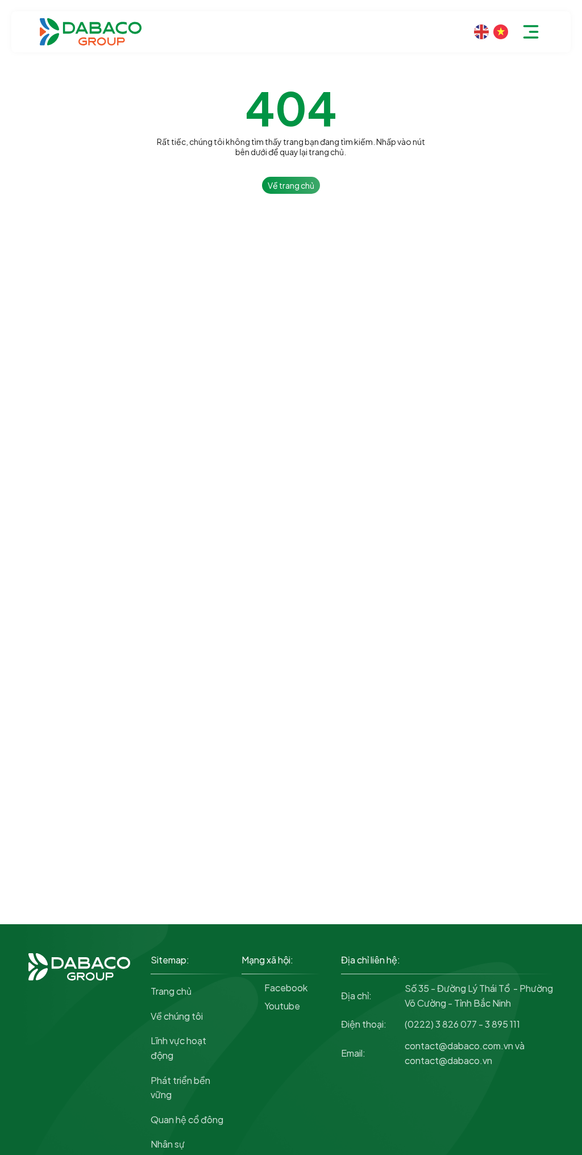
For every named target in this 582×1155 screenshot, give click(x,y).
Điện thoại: (363, 1024)
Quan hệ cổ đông (187, 1119)
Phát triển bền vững (180, 1087)
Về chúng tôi (177, 1016)
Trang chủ (171, 991)
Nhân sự (168, 1144)
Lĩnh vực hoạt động (178, 1047)
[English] (481, 32)
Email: (353, 1053)
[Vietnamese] (500, 32)
